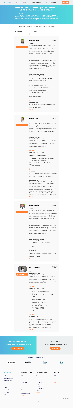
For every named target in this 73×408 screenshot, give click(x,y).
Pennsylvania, (36, 192)
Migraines (23, 389)
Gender (35, 31)
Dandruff (38, 377)
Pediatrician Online (8, 382)
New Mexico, (45, 104)
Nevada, (41, 191)
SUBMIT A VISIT (65, 2)
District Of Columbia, (39, 181)
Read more (31, 109)
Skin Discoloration (40, 388)
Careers (5, 387)
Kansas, (51, 186)
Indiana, (50, 104)
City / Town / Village (18, 31)
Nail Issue (38, 384)
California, (51, 184)
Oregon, (53, 104)
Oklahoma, (52, 191)
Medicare (56, 380)
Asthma (22, 377)
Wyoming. (51, 327)
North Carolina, (37, 189)
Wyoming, (31, 184)
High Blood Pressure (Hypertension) (28, 387)
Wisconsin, (36, 104)
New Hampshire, (51, 105)
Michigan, (54, 188)
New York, (45, 191)
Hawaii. (39, 107)
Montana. (54, 194)
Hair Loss (38, 380)
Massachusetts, (41, 188)
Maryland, (46, 188)
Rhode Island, (42, 192)
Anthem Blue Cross (58, 377)
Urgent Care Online (8, 380)
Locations (6, 385)
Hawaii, (49, 181)
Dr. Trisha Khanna (34, 267)
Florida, (36, 107)
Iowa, (42, 186)
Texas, (52, 192)
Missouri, (41, 105)
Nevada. (38, 256)
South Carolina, (32, 105)
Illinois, (44, 186)
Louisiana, (35, 188)
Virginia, (31, 194)
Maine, (50, 188)
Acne (37, 375)
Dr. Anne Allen (33, 118)
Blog (5, 375)
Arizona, (47, 184)
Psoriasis (38, 386)
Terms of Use (6, 389)
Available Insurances (36, 2)
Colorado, (31, 104)
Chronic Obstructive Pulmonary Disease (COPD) (27, 381)
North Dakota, (43, 189)
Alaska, (37, 105)
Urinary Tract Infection (25, 393)
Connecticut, (32, 107)
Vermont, (35, 194)
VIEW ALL (23, 395)
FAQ (46, 2)
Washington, (45, 105)
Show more (31, 56)
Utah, (55, 192)
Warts (37, 390)
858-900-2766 (54, 2)
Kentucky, (31, 188)
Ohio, (48, 191)
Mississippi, (31, 183)
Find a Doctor (25, 2)
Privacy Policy (7, 392)
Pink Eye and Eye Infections (26, 391)
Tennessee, (52, 183)
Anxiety (22, 375)
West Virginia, (50, 194)
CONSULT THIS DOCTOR (22, 46)
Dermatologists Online (8, 378)
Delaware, (45, 181)
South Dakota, (47, 183)
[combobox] (36, 34)
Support (5, 376)
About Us (15, 2)
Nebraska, (48, 189)
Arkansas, (43, 184)
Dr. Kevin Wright (34, 205)
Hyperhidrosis (39, 382)
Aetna (55, 375)
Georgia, (39, 186)
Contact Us (6, 383)
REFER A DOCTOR (18, 348)
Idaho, (52, 181)
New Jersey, (36, 191)
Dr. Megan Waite (34, 40)
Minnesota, (40, 104)
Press (5, 394)
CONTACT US (55, 348)
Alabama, (39, 184)
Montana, (35, 322)
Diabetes (22, 384)
